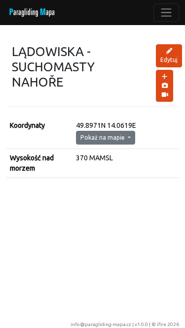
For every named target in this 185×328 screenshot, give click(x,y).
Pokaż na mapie (103, 137)
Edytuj (169, 60)
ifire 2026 (168, 324)
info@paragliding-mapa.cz (101, 324)
